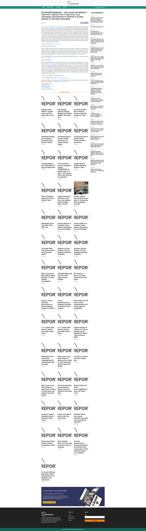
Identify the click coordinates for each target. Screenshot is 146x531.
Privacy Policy (71, 516)
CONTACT (64, 7)
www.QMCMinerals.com (81, 54)
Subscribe (95, 520)
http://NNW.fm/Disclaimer (63, 81)
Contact (69, 520)
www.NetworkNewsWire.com (47, 86)
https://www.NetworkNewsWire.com (62, 77)
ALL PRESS (57, 7)
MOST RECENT (50, 7)
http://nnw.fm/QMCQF (46, 57)
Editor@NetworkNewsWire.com (47, 89)
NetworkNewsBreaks (51, 63)
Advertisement (71, 518)
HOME (43, 7)
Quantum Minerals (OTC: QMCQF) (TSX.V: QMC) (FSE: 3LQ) (53, 26)
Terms (69, 514)
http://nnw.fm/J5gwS (56, 44)
